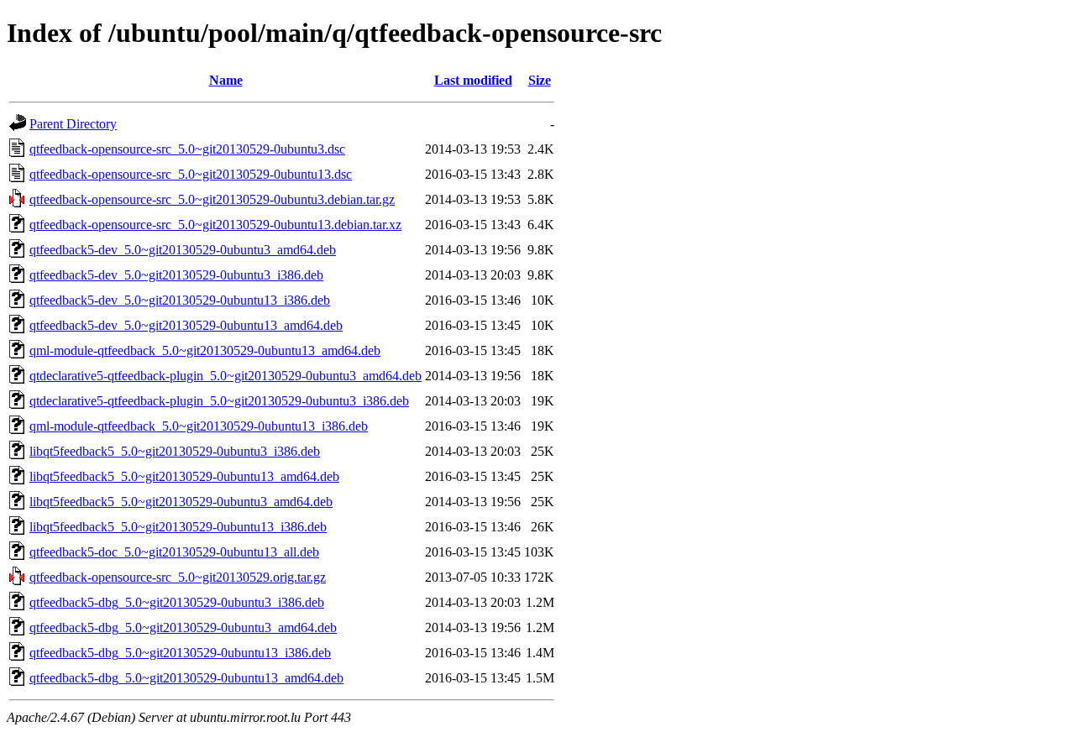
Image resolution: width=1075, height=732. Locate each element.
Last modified (473, 80)
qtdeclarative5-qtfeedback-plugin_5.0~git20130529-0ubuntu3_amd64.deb (225, 376)
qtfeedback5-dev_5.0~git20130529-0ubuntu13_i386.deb (179, 300)
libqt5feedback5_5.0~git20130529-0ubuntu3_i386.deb (174, 451)
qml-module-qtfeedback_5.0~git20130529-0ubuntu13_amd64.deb (204, 350)
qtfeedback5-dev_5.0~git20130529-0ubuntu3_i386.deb (176, 275)
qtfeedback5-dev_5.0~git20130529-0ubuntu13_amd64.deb (186, 325)
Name (226, 80)
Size (539, 80)
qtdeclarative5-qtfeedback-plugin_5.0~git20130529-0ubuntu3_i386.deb (219, 401)
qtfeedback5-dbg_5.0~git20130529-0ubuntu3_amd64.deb (183, 627)
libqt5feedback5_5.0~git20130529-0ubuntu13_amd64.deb (184, 476)
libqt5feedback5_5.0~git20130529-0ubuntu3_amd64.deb (181, 501)
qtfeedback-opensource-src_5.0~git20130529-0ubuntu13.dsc (190, 174)
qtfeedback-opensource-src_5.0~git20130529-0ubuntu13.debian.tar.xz (215, 224)
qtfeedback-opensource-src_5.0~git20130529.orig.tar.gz (177, 577)
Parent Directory (73, 124)
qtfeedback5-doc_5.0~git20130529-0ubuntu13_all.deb (174, 552)
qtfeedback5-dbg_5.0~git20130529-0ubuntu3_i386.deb (176, 602)
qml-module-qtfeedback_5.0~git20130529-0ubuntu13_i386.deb (198, 426)
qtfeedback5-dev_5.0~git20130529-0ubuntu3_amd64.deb (182, 250)
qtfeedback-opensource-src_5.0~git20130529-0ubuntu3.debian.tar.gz (212, 199)
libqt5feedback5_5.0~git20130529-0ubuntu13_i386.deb (178, 527)
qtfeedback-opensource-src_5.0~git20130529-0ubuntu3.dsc (187, 149)
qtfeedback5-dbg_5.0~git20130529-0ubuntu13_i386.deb (180, 653)
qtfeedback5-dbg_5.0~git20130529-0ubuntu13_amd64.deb (186, 678)
